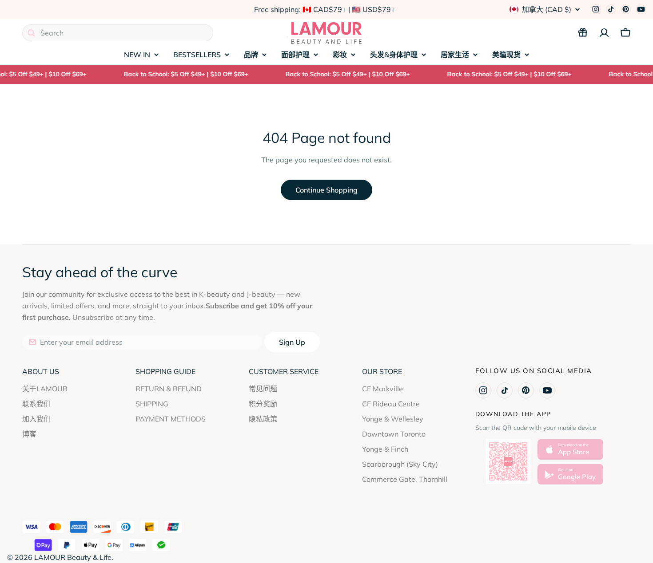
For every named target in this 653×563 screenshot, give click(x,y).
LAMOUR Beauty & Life (72, 557)
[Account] (604, 33)
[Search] (31, 32)
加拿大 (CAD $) (546, 9)
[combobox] (117, 32)
